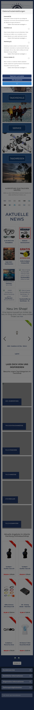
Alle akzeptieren (17, 80)
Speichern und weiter (17, 76)
